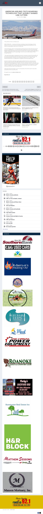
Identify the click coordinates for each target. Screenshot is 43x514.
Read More (6, 74)
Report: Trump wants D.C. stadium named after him (29, 125)
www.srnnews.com (16, 72)
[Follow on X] (40, 513)
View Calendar (5, 229)
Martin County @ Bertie (12, 195)
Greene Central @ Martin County (14, 216)
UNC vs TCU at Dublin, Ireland (14, 198)
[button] (21, 150)
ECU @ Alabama (10, 205)
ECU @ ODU (9, 223)
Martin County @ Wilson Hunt (13, 202)
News (25, 17)
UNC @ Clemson (10, 219)
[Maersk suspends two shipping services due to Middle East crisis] (31, 101)
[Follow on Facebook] (38, 513)
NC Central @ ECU (11, 226)
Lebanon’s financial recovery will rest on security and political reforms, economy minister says (11, 125)
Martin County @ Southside (13, 209)
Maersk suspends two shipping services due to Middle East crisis (30, 108)
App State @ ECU (10, 212)
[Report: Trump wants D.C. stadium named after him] (31, 118)
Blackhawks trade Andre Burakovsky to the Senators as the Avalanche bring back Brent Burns (12, 108)
